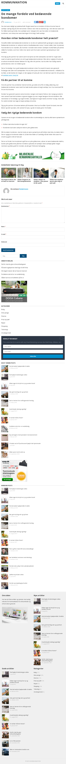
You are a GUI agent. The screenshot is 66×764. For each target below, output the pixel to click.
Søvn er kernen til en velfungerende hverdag (21, 400)
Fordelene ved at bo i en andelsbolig (12, 274)
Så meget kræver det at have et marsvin (8, 180)
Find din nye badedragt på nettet (18, 583)
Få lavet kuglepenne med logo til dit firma (14, 268)
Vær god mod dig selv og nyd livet (18, 392)
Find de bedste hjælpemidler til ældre (19, 366)
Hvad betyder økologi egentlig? (17, 409)
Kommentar (5, 206)
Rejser (3, 323)
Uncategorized (6, 333)
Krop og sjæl (5, 10)
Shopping (4, 326)
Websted (4, 242)
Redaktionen (8, 22)
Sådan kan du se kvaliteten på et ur (12, 278)
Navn (3, 226)
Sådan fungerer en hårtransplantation (24, 180)
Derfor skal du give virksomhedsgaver (13, 264)
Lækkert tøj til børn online (16, 574)
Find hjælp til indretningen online (18, 375)
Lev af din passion (15, 741)
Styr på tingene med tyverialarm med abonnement (23, 435)
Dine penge (5, 313)
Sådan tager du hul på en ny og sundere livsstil (22, 383)
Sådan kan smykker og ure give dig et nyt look (56, 181)
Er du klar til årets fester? (16, 418)
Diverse (3, 316)
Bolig (3, 309)
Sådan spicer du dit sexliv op (17, 452)
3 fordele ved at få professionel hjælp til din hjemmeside (25, 443)
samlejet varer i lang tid (10, 75)
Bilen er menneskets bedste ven (19, 749)
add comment (27, 22)
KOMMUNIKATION (14, 2)
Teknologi (4, 329)
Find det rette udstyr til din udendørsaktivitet (21, 566)
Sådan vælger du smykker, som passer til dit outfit (41, 181)
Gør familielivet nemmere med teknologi (20, 557)
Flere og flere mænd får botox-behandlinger (21, 549)
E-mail (3, 234)
